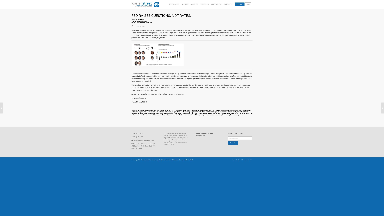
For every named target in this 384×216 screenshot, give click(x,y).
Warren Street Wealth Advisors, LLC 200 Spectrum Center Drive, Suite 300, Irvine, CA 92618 (144, 146)
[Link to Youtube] (242, 159)
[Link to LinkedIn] (239, 159)
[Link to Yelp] (245, 159)
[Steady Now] (1, 108)
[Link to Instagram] (236, 159)
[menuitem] (174, 4)
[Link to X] (248, 159)
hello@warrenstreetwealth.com (144, 140)
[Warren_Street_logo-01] (145, 4)
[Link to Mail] (251, 159)
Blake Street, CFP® (138, 19)
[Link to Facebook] (233, 159)
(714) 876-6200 (138, 137)
